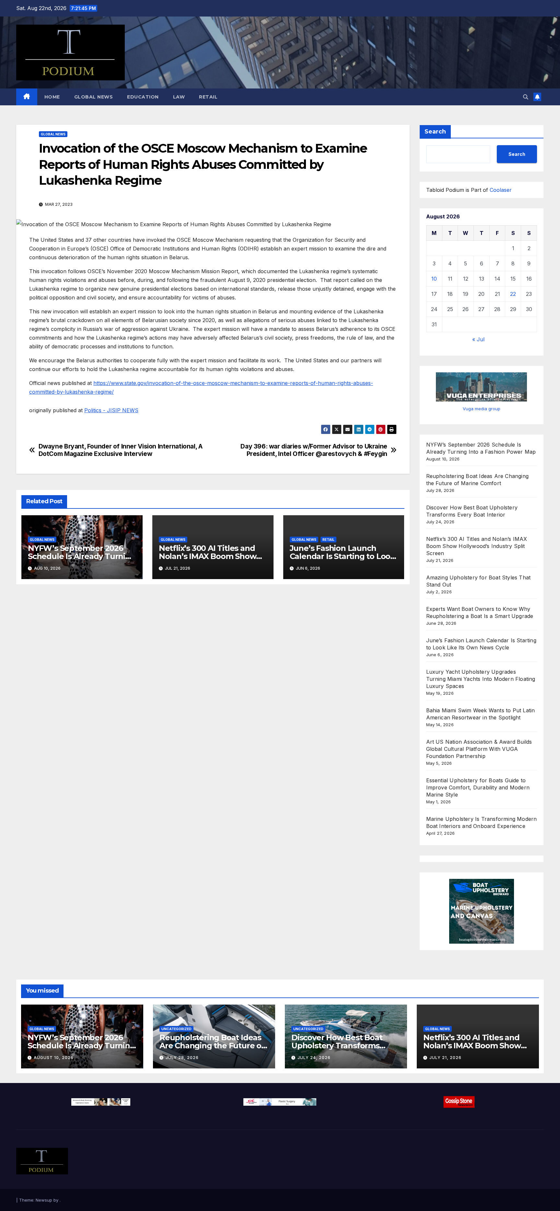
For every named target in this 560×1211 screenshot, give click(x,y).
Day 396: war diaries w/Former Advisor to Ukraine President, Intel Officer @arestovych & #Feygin (313, 450)
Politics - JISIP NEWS (111, 410)
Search (435, 131)
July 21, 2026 (445, 1057)
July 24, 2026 (314, 1057)
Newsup (44, 1200)
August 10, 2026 (54, 1057)
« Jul (478, 339)
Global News (93, 97)
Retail (208, 97)
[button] (525, 97)
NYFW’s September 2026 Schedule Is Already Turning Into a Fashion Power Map (81, 556)
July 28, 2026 (182, 1057)
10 (434, 278)
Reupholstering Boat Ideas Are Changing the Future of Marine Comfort (211, 1045)
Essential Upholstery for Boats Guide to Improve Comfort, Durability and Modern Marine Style (478, 787)
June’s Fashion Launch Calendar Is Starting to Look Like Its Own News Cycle (342, 556)
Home (52, 97)
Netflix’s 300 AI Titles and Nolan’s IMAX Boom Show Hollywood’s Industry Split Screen (476, 546)
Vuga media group (481, 408)
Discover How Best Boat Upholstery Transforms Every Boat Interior (336, 1045)
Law (179, 97)
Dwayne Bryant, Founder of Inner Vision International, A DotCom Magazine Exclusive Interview (121, 450)
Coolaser (501, 190)
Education (143, 97)
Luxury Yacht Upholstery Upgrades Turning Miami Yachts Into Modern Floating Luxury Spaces (480, 679)
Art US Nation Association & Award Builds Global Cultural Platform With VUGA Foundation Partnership (479, 749)
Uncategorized (176, 1029)
